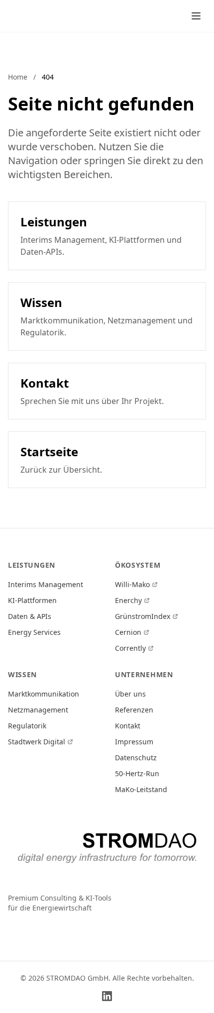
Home (17, 77)
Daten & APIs (29, 616)
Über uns (130, 694)
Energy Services (34, 632)
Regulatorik (27, 725)
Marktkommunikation (43, 694)
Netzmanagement (38, 709)
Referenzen (134, 709)
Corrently (130, 648)
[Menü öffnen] (196, 16)
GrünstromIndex (142, 616)
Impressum (134, 741)
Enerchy (128, 600)
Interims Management (45, 584)
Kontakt (127, 725)
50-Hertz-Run (137, 773)
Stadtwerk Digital (36, 741)
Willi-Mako (132, 584)
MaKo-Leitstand (141, 789)
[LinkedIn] (107, 996)
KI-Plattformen (32, 600)
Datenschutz (136, 757)
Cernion (128, 632)
